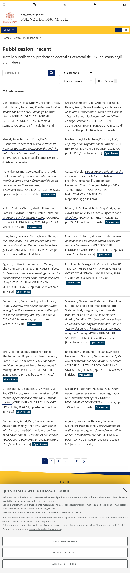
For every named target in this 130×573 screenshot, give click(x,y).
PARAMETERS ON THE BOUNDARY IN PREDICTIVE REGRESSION (93, 268)
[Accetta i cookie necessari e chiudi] (124, 489)
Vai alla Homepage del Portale (10, 18)
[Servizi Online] (65, 4)
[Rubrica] (35, 4)
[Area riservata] (95, 4)
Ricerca (16, 38)
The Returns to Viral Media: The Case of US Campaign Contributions (31, 111)
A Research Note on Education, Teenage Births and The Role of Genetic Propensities (30, 148)
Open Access (105, 81)
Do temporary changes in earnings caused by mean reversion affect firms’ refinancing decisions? (31, 277)
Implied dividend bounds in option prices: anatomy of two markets (93, 240)
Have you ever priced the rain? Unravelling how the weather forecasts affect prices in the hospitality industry (30, 310)
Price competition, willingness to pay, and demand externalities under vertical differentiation (93, 430)
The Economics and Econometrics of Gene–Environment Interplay (30, 365)
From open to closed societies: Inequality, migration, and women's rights (92, 393)
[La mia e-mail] (125, 4)
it (119, 30)
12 (77, 461)
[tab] (118, 30)
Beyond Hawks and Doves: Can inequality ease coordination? (93, 212)
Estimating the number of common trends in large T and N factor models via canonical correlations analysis (30, 180)
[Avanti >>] (84, 461)
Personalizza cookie (65, 552)
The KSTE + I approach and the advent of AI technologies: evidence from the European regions (30, 397)
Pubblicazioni (31, 38)
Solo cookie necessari (65, 541)
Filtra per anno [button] (70, 73)
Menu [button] (7, 30)
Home (5, 38)
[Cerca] (5, 4)
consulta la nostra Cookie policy (45, 528)
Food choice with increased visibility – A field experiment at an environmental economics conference (30, 430)
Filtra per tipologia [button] (72, 81)
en (125, 30)
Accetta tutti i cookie (65, 563)
